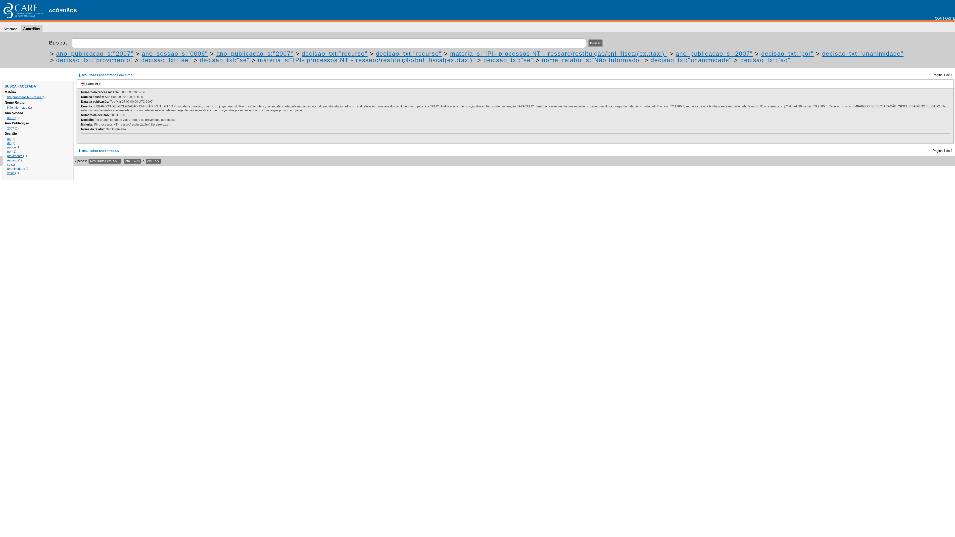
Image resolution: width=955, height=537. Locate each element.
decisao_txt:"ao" (765, 60)
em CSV (153, 161)
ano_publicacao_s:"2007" (94, 53)
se (9, 164)
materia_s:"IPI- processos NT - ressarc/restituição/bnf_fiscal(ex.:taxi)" (558, 53)
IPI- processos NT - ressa (24, 97)
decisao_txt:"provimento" (94, 60)
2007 (11, 128)
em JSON (132, 161)
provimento (15, 156)
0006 (11, 118)
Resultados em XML (104, 161)
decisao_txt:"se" (166, 60)
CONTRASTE (945, 18)
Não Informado (17, 107)
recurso (12, 160)
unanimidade (16, 169)
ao (9, 139)
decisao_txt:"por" (787, 53)
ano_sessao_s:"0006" (175, 53)
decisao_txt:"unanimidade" (863, 53)
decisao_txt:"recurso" (334, 53)
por (9, 151)
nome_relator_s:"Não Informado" (592, 60)
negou (12, 147)
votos (11, 173)
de (9, 143)
